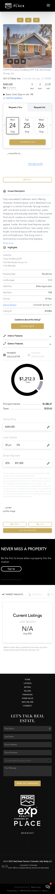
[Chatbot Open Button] (48, 887)
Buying (27, 687)
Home (27, 679)
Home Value (27, 698)
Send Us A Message (27, 783)
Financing (27, 694)
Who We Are (27, 702)
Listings (27, 683)
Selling (27, 691)
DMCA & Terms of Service (29, 890)
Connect (27, 705)
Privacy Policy (12, 890)
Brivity (25, 887)
